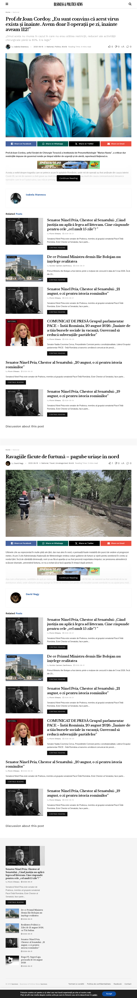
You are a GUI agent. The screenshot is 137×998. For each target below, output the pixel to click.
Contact (128, 984)
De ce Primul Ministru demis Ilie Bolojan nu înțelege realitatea (32, 913)
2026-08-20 (69, 339)
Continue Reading (58, 247)
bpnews (15, 984)
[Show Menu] (7, 4)
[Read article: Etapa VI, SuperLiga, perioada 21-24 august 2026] (12, 960)
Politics (58, 47)
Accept (109, 993)
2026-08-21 (69, 234)
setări (94, 995)
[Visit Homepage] (68, 4)
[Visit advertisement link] (68, 165)
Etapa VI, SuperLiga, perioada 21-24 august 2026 (32, 960)
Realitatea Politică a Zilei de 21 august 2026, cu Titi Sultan (32, 928)
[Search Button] (130, 4)
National (16, 12)
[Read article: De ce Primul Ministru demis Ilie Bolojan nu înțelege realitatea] (24, 268)
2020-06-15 (38, 47)
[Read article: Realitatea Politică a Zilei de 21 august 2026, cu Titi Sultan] (12, 928)
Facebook (118, 984)
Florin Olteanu (55, 234)
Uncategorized (62, 463)
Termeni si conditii (76, 984)
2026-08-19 (69, 400)
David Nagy (18, 463)
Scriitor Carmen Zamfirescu (61, 266)
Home (8, 12)
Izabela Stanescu (21, 47)
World (64, 47)
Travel (52, 463)
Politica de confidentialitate (99, 984)
